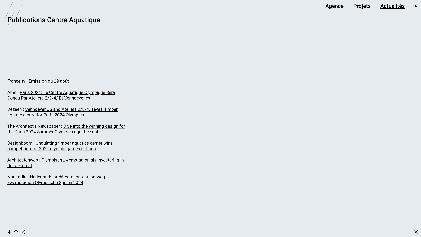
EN (415, 6)
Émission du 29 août (49, 81)
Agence (334, 6)
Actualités (392, 6)
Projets (362, 6)
